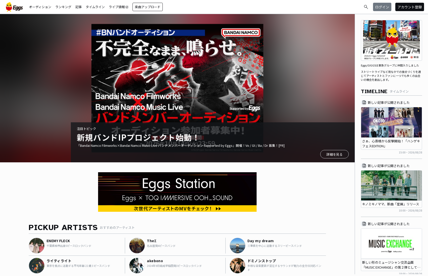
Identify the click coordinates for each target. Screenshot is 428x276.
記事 (78, 6)
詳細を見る (334, 154)
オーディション (40, 6)
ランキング (63, 6)
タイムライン (95, 6)
